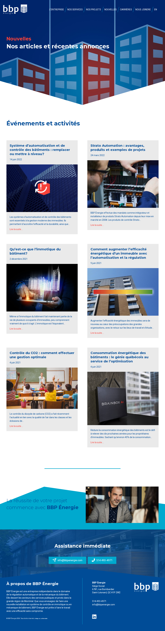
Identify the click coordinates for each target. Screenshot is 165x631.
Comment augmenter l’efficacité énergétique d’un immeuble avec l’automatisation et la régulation (119, 253)
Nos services (75, 9)
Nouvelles (110, 9)
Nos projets (93, 9)
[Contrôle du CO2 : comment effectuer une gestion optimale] (42, 388)
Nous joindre (143, 9)
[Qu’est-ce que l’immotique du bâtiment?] (42, 287)
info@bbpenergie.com (103, 604)
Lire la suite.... (16, 229)
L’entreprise (56, 9)
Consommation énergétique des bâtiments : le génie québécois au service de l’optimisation (119, 357)
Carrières (126, 9)
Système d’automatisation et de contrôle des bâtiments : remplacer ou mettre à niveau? (40, 150)
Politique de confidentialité (41, 618)
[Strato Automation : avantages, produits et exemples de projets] (123, 183)
